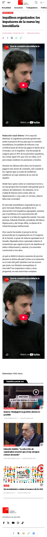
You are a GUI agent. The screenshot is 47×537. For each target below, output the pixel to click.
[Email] (23, 533)
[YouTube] (13, 523)
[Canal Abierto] (23, 2)
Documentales (9, 408)
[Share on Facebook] (7, 38)
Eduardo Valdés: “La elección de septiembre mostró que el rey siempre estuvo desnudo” (21, 452)
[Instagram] (18, 523)
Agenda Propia (9, 445)
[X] (8, 523)
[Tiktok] (22, 523)
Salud (6, 485)
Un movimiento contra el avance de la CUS (23, 489)
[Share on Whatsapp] (16, 38)
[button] (4, 2)
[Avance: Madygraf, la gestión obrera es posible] (23, 397)
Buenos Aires (7, 13)
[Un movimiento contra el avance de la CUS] (23, 475)
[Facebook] (3, 523)
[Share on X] (12, 38)
